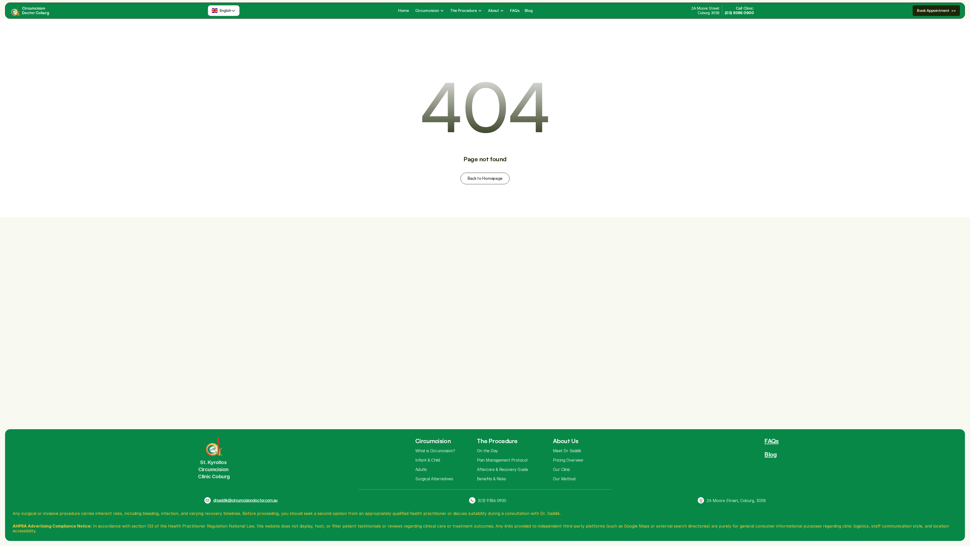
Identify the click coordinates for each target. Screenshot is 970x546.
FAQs (514, 10)
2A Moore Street (705, 8)
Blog (529, 10)
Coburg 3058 (708, 12)
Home (403, 10)
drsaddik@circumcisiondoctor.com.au (245, 500)
